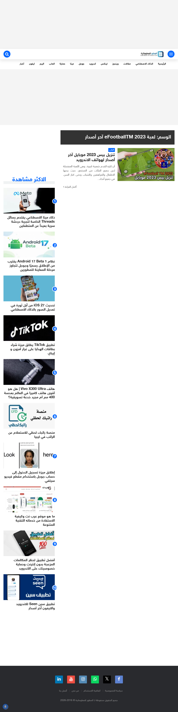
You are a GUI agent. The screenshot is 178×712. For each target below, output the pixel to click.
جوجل (81, 63)
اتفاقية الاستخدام (92, 690)
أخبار (22, 63)
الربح (42, 63)
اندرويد (92, 63)
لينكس (104, 63)
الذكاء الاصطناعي (144, 63)
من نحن (75, 690)
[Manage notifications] (5, 706)
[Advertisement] (89, 24)
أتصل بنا (63, 690)
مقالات (127, 63)
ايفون (32, 63)
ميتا (72, 63)
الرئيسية (162, 63)
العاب (52, 63)
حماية (62, 63)
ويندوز (115, 63)
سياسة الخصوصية (114, 690)
